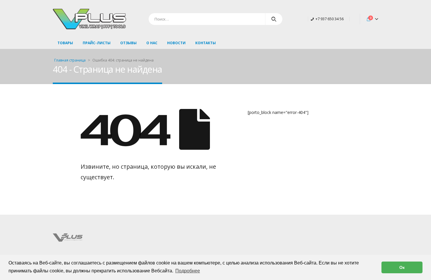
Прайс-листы (97, 42)
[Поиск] (274, 19)
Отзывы (128, 42)
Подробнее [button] (187, 270)
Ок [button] (402, 267)
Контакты (205, 42)
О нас (151, 42)
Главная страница (70, 60)
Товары (65, 42)
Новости (176, 42)
